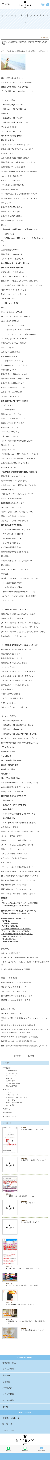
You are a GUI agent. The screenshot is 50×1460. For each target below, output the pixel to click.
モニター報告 (8, 1400)
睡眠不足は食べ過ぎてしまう (13, 936)
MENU (7, 4)
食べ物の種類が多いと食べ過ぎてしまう (17, 934)
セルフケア (9, 1092)
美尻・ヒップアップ (12, 1075)
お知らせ (7, 1109)
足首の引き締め (11, 1081)
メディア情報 (8, 1394)
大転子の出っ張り (11, 1070)
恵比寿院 (8, 1450)
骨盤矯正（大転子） (11, 1418)
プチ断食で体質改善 (10, 926)
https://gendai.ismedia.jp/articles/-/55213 (15, 969)
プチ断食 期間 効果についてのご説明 (16, 929)
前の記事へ (18, 1056)
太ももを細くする (11, 1073)
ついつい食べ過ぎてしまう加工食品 (15, 931)
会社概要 (6, 1382)
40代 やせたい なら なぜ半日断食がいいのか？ (21, 194)
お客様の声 (8, 1112)
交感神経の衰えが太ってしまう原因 (15, 906)
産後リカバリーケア (12, 1095)
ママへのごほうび (10, 1116)
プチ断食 (6, 921)
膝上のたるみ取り (11, 1086)
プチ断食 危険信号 (10, 923)
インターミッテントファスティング (17, 1097)
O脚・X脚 (9, 1078)
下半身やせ (8, 1068)
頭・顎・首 (7, 1424)
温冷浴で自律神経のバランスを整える (16, 913)
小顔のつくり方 (11, 1100)
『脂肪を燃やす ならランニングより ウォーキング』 (21, 198)
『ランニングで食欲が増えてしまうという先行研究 (19, 903)
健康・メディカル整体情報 (14, 1102)
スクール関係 (10, 1105)
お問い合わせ (41, 1450)
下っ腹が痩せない (9, 939)
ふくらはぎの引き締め (13, 1083)
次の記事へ (32, 1056)
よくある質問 (8, 1369)
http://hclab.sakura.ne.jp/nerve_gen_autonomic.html (19, 957)
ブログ (6, 1090)
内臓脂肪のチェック (10, 941)
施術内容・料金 (9, 1363)
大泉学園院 (25, 1450)
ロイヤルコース (9, 1430)
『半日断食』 (14, 189)
